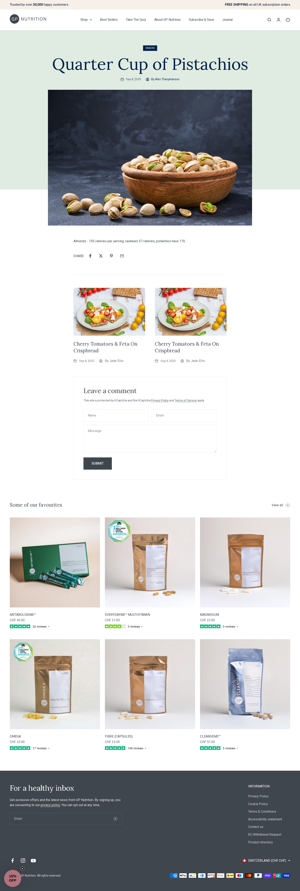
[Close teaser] (22, 869)
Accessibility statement (265, 819)
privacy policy (50, 805)
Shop (84, 20)
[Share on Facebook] (90, 256)
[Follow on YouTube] (33, 860)
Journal (227, 20)
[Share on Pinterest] (111, 256)
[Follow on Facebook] (12, 860)
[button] (12, 878)
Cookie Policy (258, 804)
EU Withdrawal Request (264, 834)
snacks (150, 48)
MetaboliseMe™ (23, 615)
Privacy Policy (160, 400)
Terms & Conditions (262, 811)
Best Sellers (109, 20)
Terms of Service (186, 400)
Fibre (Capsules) (119, 736)
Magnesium (209, 615)
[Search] (269, 19)
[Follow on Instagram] (23, 860)
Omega (15, 736)
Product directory (260, 842)
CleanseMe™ (210, 736)
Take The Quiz (136, 20)
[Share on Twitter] (101, 256)
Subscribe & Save (201, 20)
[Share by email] (122, 256)
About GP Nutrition (167, 20)
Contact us (255, 827)
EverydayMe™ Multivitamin (127, 615)
